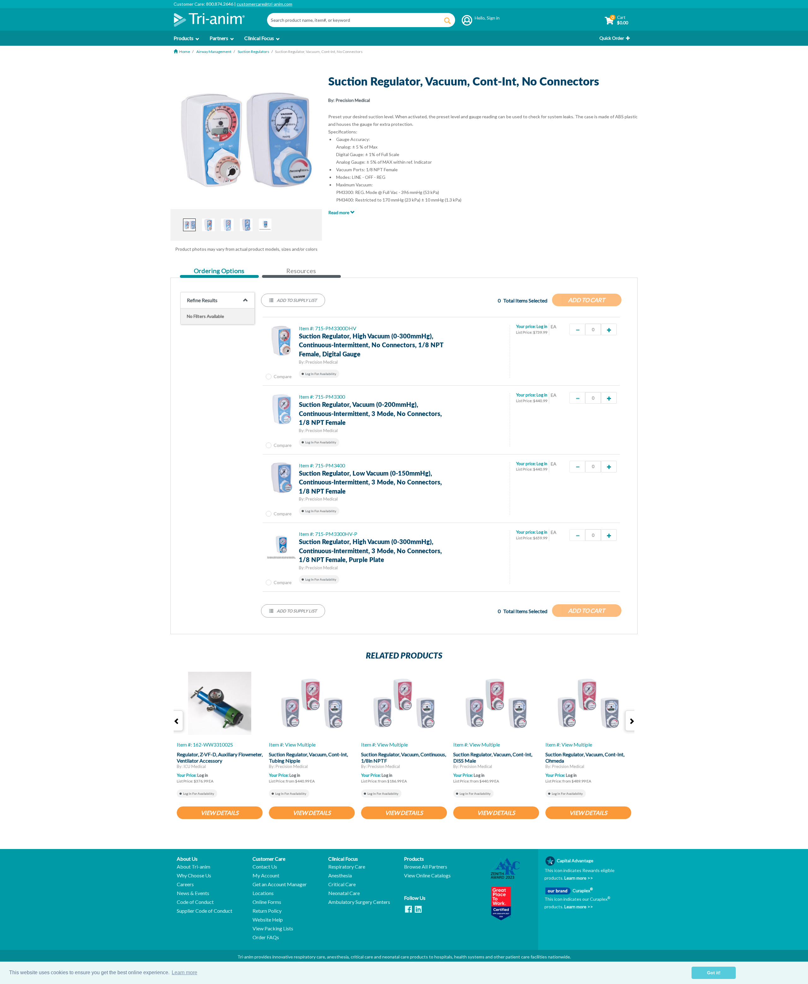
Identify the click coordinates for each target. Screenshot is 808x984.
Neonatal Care (344, 893)
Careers (185, 884)
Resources (301, 270)
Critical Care (342, 884)
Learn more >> (578, 878)
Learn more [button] (184, 972)
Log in (542, 326)
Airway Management (213, 51)
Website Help (267, 919)
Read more (339, 212)
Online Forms (266, 902)
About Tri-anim (193, 866)
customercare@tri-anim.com (264, 4)
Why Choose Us (194, 875)
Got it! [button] (714, 972)
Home (184, 51)
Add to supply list (296, 300)
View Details (220, 812)
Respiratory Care (346, 866)
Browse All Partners (425, 866)
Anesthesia (340, 875)
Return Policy (267, 910)
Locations (263, 893)
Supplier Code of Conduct (204, 910)
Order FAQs (265, 937)
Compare (283, 376)
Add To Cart (586, 299)
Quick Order (611, 38)
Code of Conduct (195, 902)
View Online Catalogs (427, 875)
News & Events (193, 893)
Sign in (493, 17)
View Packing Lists (272, 928)
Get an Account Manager (279, 884)
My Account (265, 875)
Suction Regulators (253, 51)
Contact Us (264, 866)
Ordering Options (218, 270)
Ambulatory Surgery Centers (359, 902)
